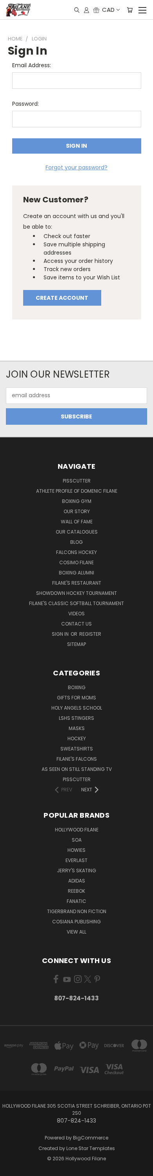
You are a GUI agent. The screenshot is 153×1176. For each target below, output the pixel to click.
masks (77, 728)
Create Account (62, 298)
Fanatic (76, 901)
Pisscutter (77, 480)
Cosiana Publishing (76, 921)
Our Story (77, 511)
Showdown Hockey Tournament (76, 593)
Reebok (76, 891)
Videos (76, 613)
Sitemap (76, 644)
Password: (25, 104)
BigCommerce (90, 1137)
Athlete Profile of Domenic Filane (76, 491)
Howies (76, 850)
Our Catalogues (77, 531)
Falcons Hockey (76, 552)
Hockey (76, 738)
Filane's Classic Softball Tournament (76, 603)
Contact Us (76, 623)
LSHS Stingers (76, 718)
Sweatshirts (76, 748)
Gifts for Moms (76, 697)
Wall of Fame (77, 521)
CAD (108, 10)
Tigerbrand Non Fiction (76, 911)
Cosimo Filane (76, 562)
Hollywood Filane (76, 829)
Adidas (76, 880)
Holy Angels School (76, 707)
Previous (12, 1168)
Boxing (77, 687)
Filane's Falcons (76, 759)
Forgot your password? (76, 167)
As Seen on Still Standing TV (77, 769)
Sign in (61, 634)
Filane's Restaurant (76, 583)
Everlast (76, 860)
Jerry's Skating (76, 870)
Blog (76, 542)
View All (76, 931)
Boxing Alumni (76, 572)
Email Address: (31, 65)
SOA (77, 840)
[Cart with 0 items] (130, 10)
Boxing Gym (76, 501)
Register (90, 634)
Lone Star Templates (90, 1148)
